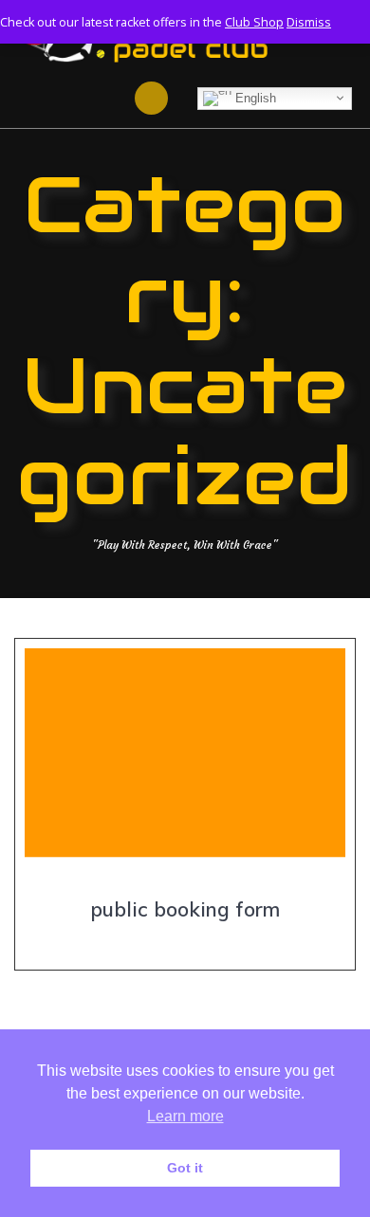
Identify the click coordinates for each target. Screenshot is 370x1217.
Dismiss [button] (309, 22)
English (253, 97)
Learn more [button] (185, 1116)
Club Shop (254, 22)
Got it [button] (185, 1167)
